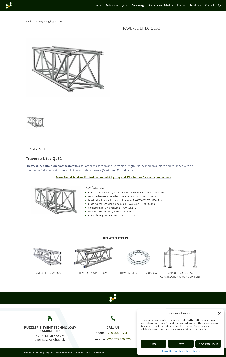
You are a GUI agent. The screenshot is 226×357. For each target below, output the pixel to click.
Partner (181, 5)
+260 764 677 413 (118, 333)
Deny (181, 343)
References (112, 5)
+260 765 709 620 (119, 339)
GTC (88, 352)
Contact (209, 5)
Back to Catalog (35, 21)
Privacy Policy (185, 351)
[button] (219, 313)
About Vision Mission (161, 5)
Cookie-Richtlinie (169, 351)
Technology (138, 5)
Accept (153, 343)
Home (98, 5)
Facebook (195, 5)
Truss (59, 21)
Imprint (196, 351)
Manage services (148, 334)
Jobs (124, 5)
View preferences (208, 343)
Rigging (49, 21)
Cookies (79, 352)
